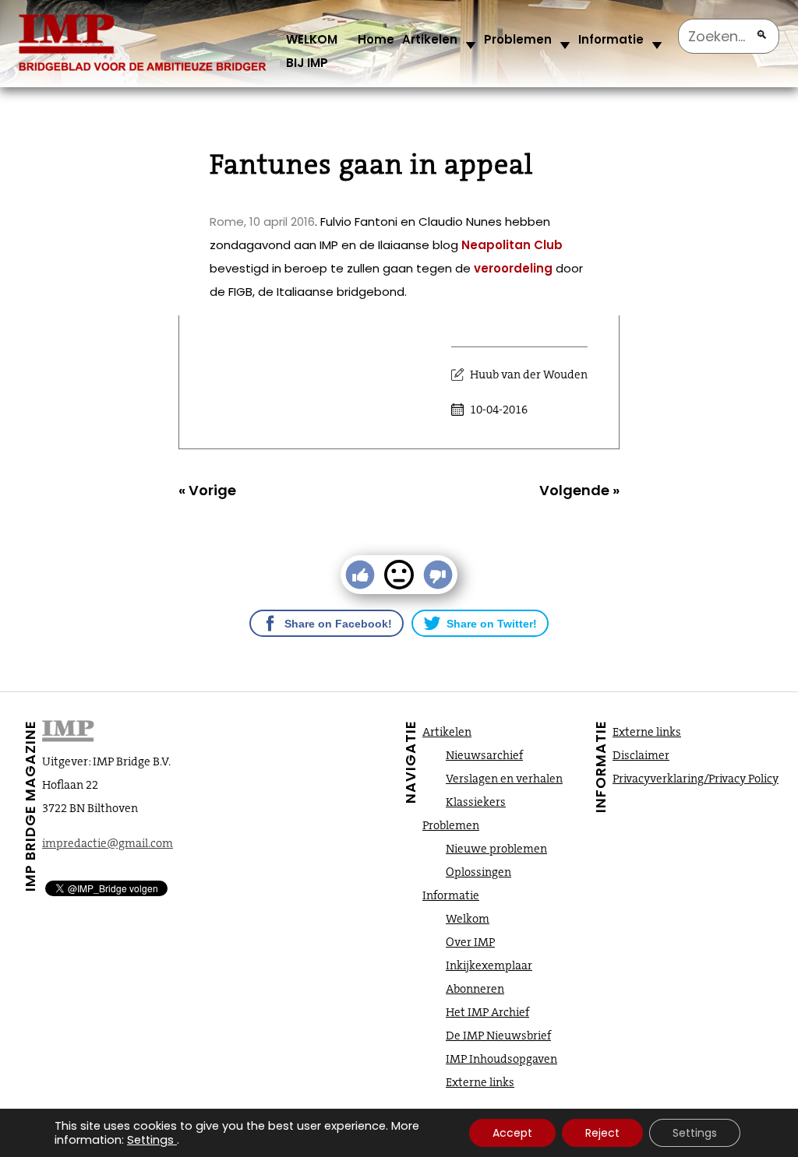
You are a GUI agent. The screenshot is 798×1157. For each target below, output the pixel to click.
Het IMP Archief (487, 1012)
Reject (602, 1133)
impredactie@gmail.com (107, 843)
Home (376, 39)
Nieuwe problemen (496, 848)
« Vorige (207, 490)
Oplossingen (478, 872)
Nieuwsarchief (484, 755)
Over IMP (470, 942)
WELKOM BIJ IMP (311, 51)
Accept (512, 1133)
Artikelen (429, 39)
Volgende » (579, 490)
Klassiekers (476, 802)
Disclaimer (641, 755)
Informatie (611, 39)
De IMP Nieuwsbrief (498, 1035)
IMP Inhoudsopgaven (501, 1059)
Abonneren (475, 989)
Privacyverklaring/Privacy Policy (696, 778)
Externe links (480, 1082)
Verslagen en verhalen (504, 778)
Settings (150, 1140)
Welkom (467, 919)
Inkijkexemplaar (489, 965)
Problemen (518, 39)
